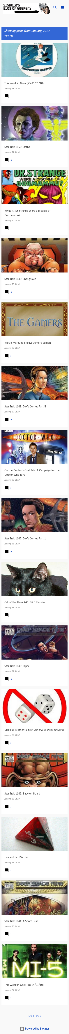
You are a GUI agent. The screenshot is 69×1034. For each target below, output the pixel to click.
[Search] (55, 7)
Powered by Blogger (36, 1028)
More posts (35, 1016)
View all (8, 36)
